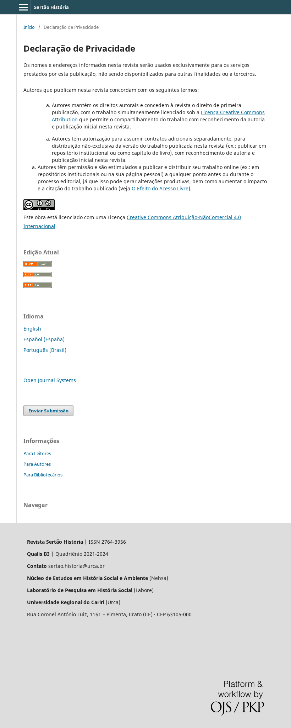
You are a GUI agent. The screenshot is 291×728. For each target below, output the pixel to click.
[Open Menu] (23, 7)
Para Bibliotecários (42, 474)
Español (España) (44, 339)
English (32, 328)
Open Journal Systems (49, 380)
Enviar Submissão (48, 410)
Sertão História (51, 7)
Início (29, 27)
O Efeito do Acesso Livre (160, 188)
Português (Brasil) (44, 350)
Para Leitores (37, 453)
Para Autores (37, 464)
